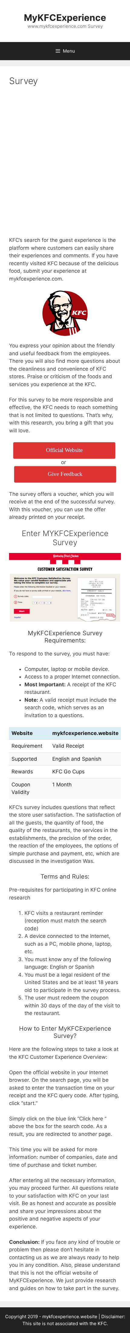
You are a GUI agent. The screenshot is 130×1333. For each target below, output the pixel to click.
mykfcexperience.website (69, 1316)
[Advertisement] (65, 161)
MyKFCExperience (65, 17)
